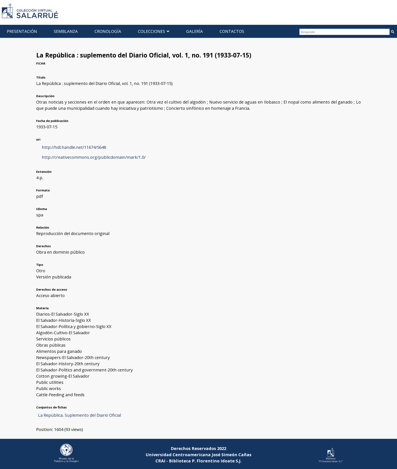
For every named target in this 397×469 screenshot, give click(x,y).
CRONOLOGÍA (107, 31)
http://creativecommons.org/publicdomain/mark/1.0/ (94, 157)
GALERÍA (194, 31)
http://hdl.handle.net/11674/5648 (74, 147)
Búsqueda (392, 32)
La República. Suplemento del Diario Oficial (79, 415)
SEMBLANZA (66, 31)
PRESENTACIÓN (22, 31)
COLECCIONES (151, 31)
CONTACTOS (232, 31)
